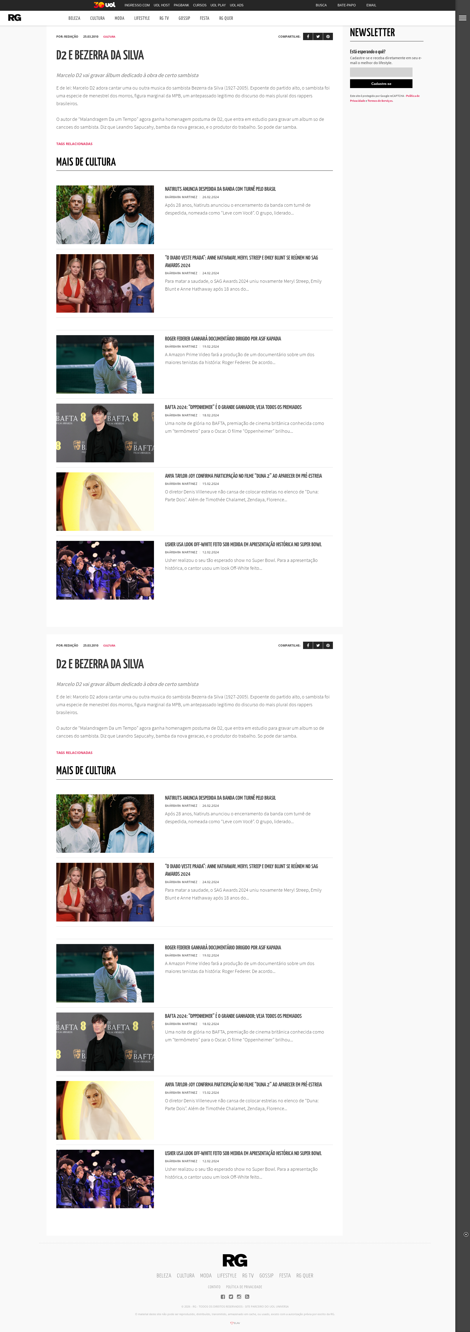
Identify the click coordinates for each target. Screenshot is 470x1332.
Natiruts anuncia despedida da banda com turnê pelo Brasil (220, 189)
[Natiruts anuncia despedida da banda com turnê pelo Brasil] (105, 242)
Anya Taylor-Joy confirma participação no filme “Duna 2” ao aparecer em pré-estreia (243, 476)
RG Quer (226, 18)
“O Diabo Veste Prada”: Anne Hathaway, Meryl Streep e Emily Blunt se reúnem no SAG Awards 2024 (241, 261)
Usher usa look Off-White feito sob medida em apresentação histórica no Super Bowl (243, 544)
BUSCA (321, 5)
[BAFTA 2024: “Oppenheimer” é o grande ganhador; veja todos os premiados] (105, 461)
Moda (120, 18)
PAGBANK (181, 5)
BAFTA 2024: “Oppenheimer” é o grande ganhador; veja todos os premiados (233, 407)
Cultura (97, 18)
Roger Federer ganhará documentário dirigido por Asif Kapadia (223, 339)
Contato (214, 1287)
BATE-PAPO (347, 5)
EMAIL (371, 5)
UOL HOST (162, 5)
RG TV (164, 18)
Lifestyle (142, 18)
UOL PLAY (218, 5)
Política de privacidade (244, 1287)
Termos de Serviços (380, 100)
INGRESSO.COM (137, 5)
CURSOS (200, 5)
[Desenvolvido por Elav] (235, 1324)
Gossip (184, 18)
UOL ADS (237, 5)
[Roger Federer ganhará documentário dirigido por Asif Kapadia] (105, 392)
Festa (205, 18)
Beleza (75, 18)
